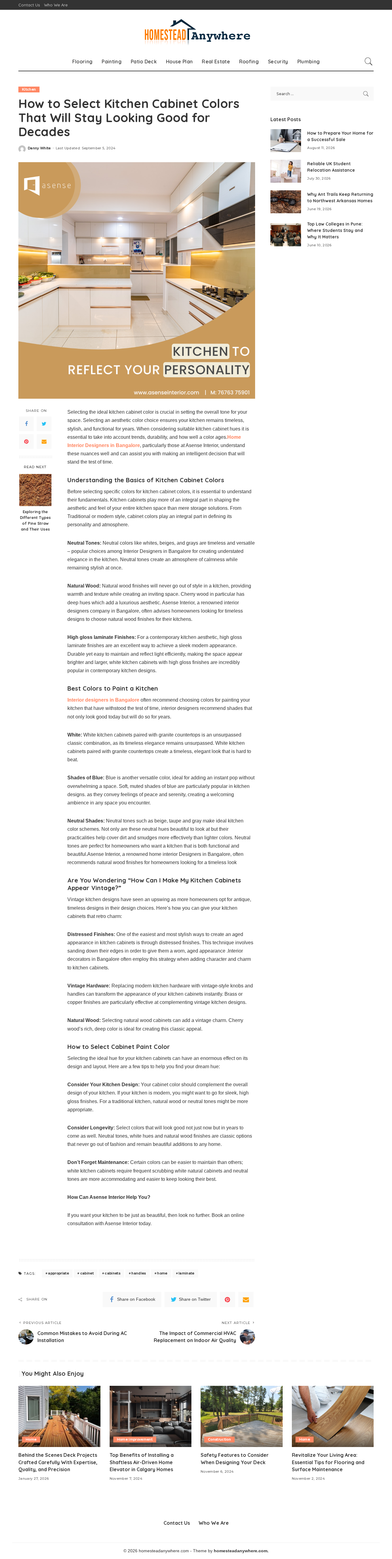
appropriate (58, 1273)
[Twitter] (44, 424)
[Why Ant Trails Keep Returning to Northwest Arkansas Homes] (285, 201)
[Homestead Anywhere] (196, 31)
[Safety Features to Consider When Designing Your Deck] (242, 1416)
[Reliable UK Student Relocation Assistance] (285, 171)
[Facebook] (26, 424)
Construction (219, 1439)
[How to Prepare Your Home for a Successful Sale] (285, 140)
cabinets (112, 1273)
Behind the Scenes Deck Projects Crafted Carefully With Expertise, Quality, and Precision (57, 1462)
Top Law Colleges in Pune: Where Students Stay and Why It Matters (335, 230)
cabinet (87, 1273)
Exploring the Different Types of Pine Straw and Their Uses (35, 520)
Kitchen (29, 89)
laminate (186, 1273)
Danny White (39, 148)
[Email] (44, 442)
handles (138, 1273)
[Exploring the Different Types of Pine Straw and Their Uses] (35, 490)
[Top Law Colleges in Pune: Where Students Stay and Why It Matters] (285, 234)
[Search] (369, 61)
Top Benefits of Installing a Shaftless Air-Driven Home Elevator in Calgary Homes (142, 1462)
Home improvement (135, 1439)
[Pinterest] (26, 442)
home (162, 1273)
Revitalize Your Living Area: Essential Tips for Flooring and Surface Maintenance (328, 1462)
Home (31, 1439)
